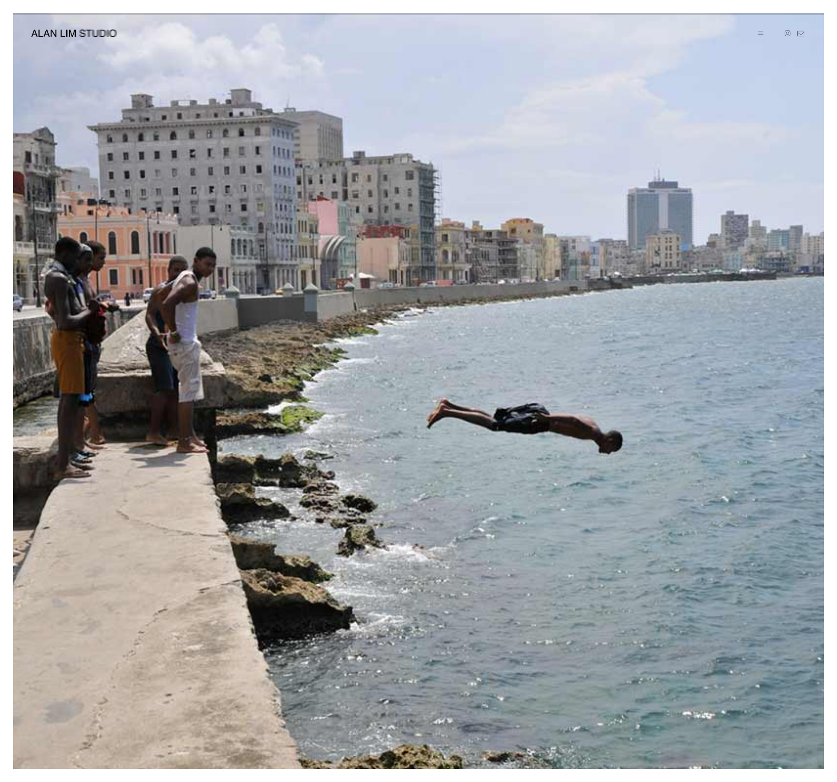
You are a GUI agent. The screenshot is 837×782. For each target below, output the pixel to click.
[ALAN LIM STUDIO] (74, 33)
